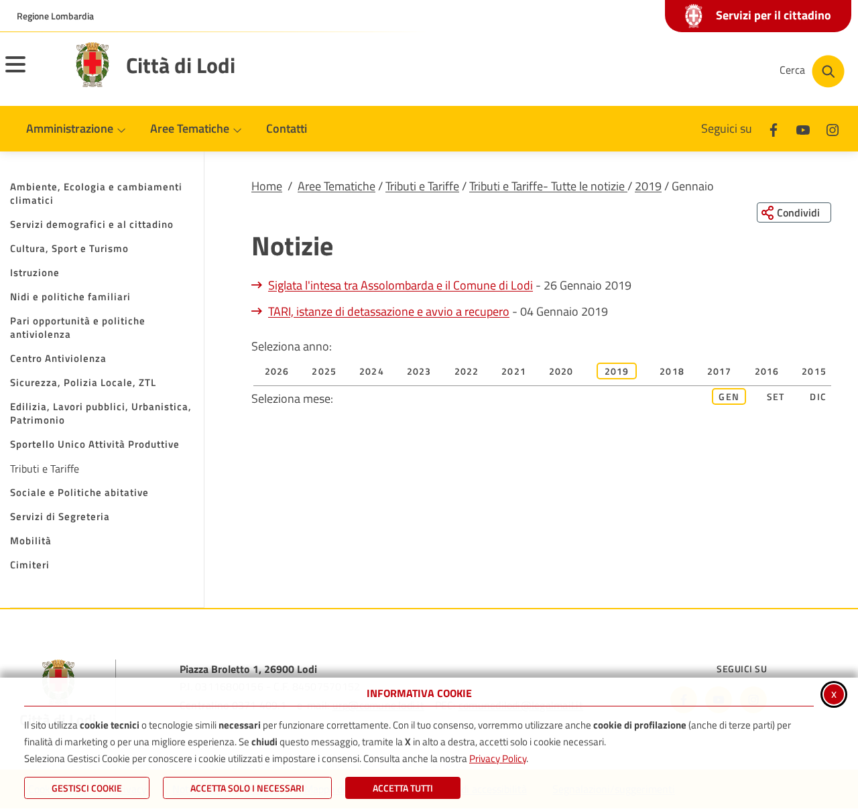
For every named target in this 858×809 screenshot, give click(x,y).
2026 (277, 371)
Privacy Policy (497, 758)
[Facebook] (773, 128)
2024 (371, 371)
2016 (767, 371)
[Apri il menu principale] (32, 73)
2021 (513, 371)
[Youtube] (803, 128)
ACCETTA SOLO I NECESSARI (247, 788)
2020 (561, 371)
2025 (324, 371)
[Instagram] (832, 128)
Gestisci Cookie (87, 788)
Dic (818, 396)
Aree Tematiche (336, 186)
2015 (814, 371)
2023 (419, 371)
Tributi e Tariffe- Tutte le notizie (548, 186)
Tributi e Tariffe (422, 186)
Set (776, 396)
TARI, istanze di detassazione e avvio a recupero (388, 311)
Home (266, 186)
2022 (466, 371)
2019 (648, 186)
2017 (719, 371)
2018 (672, 371)
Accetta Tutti (403, 788)
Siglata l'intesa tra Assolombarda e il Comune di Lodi (400, 285)
